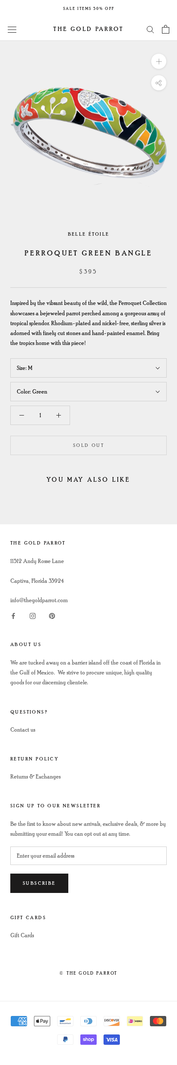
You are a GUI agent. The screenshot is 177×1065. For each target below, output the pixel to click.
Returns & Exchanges (35, 776)
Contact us (22, 729)
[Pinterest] (52, 615)
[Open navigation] (12, 29)
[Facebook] (13, 615)
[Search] (150, 29)
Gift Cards (22, 935)
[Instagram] (33, 615)
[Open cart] (165, 29)
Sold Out (88, 445)
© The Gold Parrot (88, 973)
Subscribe (39, 883)
